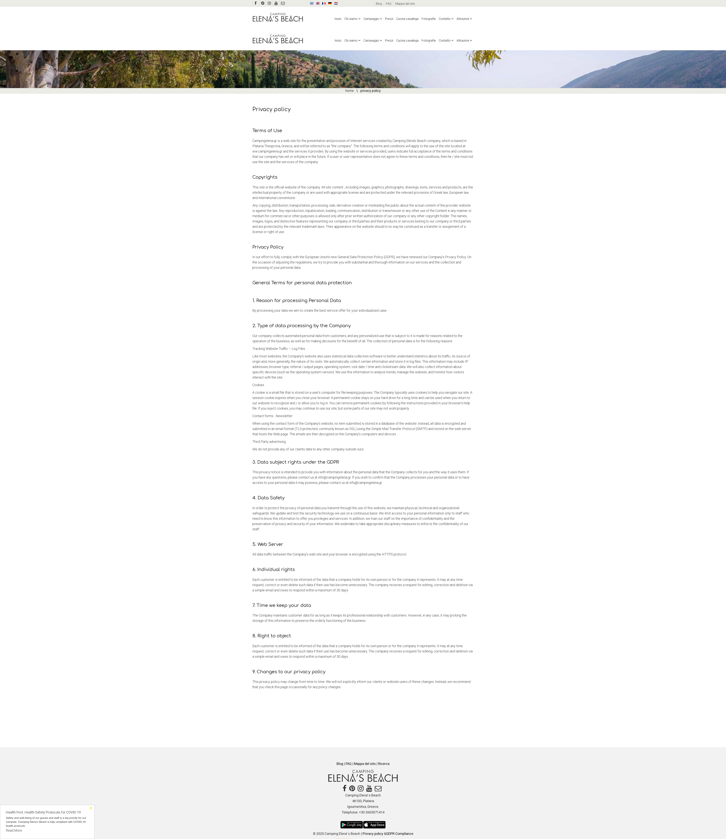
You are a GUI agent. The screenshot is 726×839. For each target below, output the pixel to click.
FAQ (388, 3)
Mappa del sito (405, 3)
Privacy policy (373, 834)
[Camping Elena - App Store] (374, 824)
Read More (14, 830)
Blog (379, 3)
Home (349, 91)
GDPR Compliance (399, 834)
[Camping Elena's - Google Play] (351, 824)
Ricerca (383, 764)
